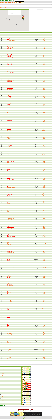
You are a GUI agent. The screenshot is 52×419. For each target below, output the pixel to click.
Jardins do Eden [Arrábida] (9, 196)
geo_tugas (44, 146)
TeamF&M (44, 162)
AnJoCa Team (44, 120)
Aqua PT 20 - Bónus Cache (9, 103)
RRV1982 (44, 209)
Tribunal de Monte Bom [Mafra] (9, 333)
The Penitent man (8, 323)
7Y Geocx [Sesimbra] (8, 70)
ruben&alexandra (43, 276)
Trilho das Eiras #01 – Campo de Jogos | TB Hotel (11, 334)
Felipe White (44, 62)
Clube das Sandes (11, 2)
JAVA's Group (44, 193)
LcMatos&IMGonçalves (44, 225)
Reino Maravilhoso (43, 163)
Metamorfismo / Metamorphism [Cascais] (10, 218)
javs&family (44, 98)
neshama (44, 48)
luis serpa (44, 178)
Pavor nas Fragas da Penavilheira (10, 266)
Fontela (7, 177)
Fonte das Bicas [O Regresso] (9, 176)
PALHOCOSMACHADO (44, 168)
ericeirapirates (44, 78)
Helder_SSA (44, 65)
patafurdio (44, 87)
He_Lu (43, 55)
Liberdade (7, 210)
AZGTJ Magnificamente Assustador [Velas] (10, 111)
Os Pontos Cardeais (43, 358)
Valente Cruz (44, 266)
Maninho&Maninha (43, 283)
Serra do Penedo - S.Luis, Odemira (10, 307)
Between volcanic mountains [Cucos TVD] (10, 119)
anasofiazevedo (43, 121)
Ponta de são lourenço (9, 276)
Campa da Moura (8, 128)
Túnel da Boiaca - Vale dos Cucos (9, 342)
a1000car (44, 284)
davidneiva (44, 277)
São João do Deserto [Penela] (9, 301)
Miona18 (43, 268)
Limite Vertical (8, 211)
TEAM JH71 (44, 226)
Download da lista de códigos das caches (5, 362)
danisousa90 (44, 325)
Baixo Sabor (8, 114)
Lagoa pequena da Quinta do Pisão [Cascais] (10, 204)
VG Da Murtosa (8, 350)
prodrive (3, 367)
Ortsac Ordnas (43, 114)
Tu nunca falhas (8, 341)
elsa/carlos (44, 86)
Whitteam (3, 373)
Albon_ (43, 105)
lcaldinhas (44, 291)
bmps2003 (44, 97)
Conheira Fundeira (8, 146)
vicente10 (44, 72)
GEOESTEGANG (43, 119)
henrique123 (44, 96)
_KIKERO (44, 259)
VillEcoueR (44, 176)
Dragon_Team (44, 177)
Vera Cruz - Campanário (9, 349)
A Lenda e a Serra (8, 87)
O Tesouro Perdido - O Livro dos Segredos (10, 252)
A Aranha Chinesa (8, 71)
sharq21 (3, 396)
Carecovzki (44, 171)
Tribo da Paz (8, 332)
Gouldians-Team (43, 130)
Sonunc (43, 235)
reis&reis (44, 103)
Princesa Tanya (8, 283)
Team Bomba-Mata (43, 250)
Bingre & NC (44, 234)
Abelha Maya (3, 402)
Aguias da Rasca (43, 144)
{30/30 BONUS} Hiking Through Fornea (10, 65)
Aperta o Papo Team (43, 194)
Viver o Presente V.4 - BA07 (9, 356)
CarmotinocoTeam (43, 155)
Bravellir (43, 343)
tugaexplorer (44, 46)
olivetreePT (44, 145)
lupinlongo (44, 323)
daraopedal (44, 227)
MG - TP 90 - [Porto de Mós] (9, 219)
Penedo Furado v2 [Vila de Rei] (9, 269)
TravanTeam (44, 245)
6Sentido (43, 326)
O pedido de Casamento (9, 244)
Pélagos (7, 268)
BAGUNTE (44, 49)
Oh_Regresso (44, 217)
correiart (43, 251)
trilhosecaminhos (43, 293)
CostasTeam (44, 136)
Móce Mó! (44, 242)
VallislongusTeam (43, 154)
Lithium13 (44, 104)
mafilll (43, 219)
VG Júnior (7, 351)
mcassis (43, 79)
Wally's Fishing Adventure (9, 357)
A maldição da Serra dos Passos (9, 89)
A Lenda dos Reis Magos (9, 86)
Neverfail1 (44, 341)
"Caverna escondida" (8, 37)
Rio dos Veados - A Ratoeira (9, 292)
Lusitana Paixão (3, 377)
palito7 (43, 324)
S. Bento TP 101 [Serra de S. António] (10, 299)
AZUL (7, 112)
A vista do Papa (8, 95)
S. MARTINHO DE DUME (9, 300)
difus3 (2, 375)
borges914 (44, 128)
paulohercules (44, 70)
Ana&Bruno (44, 294)
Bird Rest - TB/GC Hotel (9, 122)
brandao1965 (44, 253)
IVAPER (43, 203)
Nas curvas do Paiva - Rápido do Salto (10, 228)
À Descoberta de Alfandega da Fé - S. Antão (10, 80)
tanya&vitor (44, 244)
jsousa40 (44, 38)
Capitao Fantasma (43, 340)
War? (7, 358)
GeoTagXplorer (43, 357)
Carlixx (43, 310)
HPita (43, 184)
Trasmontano (44, 80)
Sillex (43, 201)
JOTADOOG (44, 332)
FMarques (3, 400)
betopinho (44, 212)
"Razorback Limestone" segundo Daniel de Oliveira (11, 40)
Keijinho (43, 147)
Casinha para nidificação (9, 137)
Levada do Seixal (8, 209)
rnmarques (44, 63)
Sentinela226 (44, 37)
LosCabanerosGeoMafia (44, 243)
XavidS (43, 95)
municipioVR (44, 106)
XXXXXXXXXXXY (43, 317)
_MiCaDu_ (44, 334)
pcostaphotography (43, 112)
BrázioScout (44, 122)
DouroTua (44, 89)
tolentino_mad (44, 300)
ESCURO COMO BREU (9, 162)
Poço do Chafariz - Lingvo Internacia (10, 275)
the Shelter (8, 326)
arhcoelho (44, 135)
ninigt (43, 73)
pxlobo (43, 170)
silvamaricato (44, 316)
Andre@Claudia (43, 349)
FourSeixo (44, 202)
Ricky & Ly (44, 195)
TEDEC (43, 309)
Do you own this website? (11, 13)
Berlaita (43, 56)
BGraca (43, 274)
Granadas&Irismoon (43, 308)
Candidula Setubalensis (9, 130)
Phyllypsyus (44, 39)
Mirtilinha (43, 285)
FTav (2, 371)
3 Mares (43, 350)
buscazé (43, 307)
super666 (44, 186)
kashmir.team (44, 179)
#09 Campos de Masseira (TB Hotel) (10, 47)
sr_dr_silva (44, 71)
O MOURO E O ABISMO (9, 242)
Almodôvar (44, 275)
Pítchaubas (44, 88)
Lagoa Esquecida (8, 203)
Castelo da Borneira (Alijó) (9, 138)
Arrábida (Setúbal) (8, 105)
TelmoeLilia (44, 302)
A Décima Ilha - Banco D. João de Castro (10, 79)
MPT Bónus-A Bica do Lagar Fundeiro (10, 225)
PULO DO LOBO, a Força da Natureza (10, 285)
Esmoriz (43, 111)
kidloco (43, 113)
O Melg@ (3, 394)
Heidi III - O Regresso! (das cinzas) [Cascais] (11, 187)
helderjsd (44, 81)
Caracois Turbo (43, 64)
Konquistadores (43, 252)
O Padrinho (8, 243)
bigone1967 (44, 127)
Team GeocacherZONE (44, 236)
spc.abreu (44, 153)
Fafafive (43, 152)
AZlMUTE (44, 40)
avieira (43, 301)
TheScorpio (44, 160)
